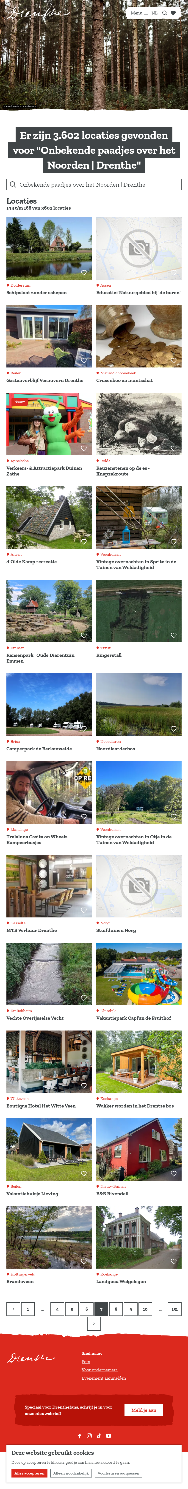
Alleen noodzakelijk (71, 1473)
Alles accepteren (29, 1473)
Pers (86, 1361)
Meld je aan (143, 1410)
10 (146, 1311)
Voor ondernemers (100, 1369)
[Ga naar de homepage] (38, 12)
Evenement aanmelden (104, 1378)
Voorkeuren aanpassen (118, 1473)
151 (175, 1311)
